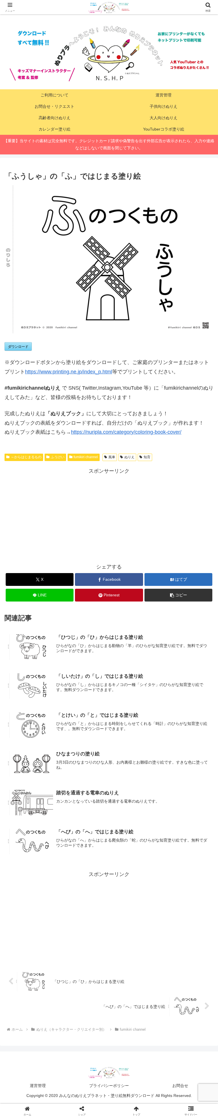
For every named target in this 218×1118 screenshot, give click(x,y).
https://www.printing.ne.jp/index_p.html (68, 372)
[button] (178, 595)
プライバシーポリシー (109, 1085)
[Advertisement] (109, 515)
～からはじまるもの (26, 457)
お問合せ (180, 1085)
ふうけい (57, 457)
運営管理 (38, 1085)
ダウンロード (18, 346)
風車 (111, 457)
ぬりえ (129, 457)
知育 (147, 457)
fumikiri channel (86, 457)
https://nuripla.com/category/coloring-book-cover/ (126, 432)
